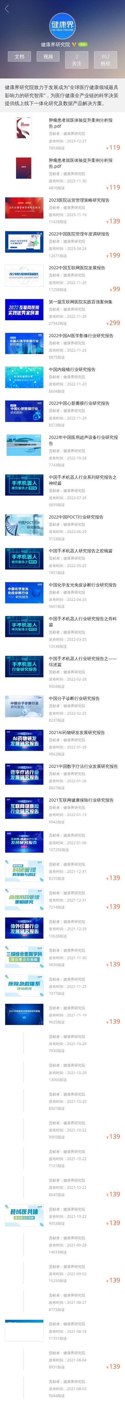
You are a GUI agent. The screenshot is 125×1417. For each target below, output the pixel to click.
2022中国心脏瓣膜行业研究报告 (79, 403)
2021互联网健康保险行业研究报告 (81, 800)
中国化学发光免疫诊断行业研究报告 (83, 585)
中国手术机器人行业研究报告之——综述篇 (83, 661)
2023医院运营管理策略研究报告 (79, 200)
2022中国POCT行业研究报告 (76, 517)
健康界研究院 (74, 133)
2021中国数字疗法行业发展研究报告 (83, 766)
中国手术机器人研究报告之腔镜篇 (81, 551)
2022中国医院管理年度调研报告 (79, 234)
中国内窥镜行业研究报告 (72, 369)
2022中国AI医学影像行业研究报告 (81, 335)
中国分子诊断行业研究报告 (74, 698)
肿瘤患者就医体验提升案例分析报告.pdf (81, 123)
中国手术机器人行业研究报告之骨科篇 (83, 621)
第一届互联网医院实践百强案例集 (81, 302)
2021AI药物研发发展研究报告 (77, 732)
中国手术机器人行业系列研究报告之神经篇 (83, 480)
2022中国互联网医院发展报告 (77, 267)
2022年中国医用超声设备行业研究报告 (83, 440)
